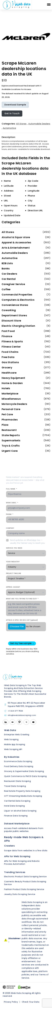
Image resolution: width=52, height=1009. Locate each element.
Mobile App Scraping (14, 744)
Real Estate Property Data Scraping (22, 791)
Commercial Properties (17, 294)
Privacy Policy (11, 1002)
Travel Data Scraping (15, 786)
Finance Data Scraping (16, 815)
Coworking (9, 310)
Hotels (6, 388)
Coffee (6, 289)
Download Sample (15, 104)
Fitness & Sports (12, 341)
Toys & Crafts (11, 445)
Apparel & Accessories (16, 242)
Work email (12, 503)
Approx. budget (13, 587)
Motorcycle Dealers (14, 404)
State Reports (11, 435)
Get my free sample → (22, 643)
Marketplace (10, 393)
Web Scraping (11, 739)
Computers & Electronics (18, 299)
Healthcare (9, 372)
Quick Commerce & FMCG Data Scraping (25, 776)
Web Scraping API (13, 749)
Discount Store (11, 320)
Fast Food (8, 331)
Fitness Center (11, 346)
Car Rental (9, 279)
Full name (11, 489)
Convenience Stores (15, 305)
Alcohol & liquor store (16, 237)
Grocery (7, 367)
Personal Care (11, 409)
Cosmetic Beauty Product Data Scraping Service (25, 883)
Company (10, 528)
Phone (9, 514)
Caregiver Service (13, 284)
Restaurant (9, 430)
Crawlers (9, 845)
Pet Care (7, 414)
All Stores (21, 123)
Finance (7, 336)
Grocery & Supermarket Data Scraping (24, 771)
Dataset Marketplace (17, 823)
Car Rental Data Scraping (17, 801)
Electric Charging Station (18, 326)
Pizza (5, 424)
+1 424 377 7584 (15, 711)
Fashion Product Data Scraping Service (24, 889)
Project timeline (13, 573)
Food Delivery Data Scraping (18, 766)
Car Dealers (9, 273)
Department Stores (14, 315)
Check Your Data (30, 1002)
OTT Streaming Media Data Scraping (23, 796)
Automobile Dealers (39, 123)
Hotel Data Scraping (14, 805)
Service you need (14, 548)
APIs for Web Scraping (17, 856)
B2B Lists (7, 263)
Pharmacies (10, 419)
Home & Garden (12, 383)
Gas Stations (10, 362)
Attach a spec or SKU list (22, 620)
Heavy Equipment (13, 378)
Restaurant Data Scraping (17, 781)
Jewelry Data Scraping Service (19, 894)
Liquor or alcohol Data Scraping (20, 810)
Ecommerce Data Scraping (18, 761)
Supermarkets (11, 440)
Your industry (13, 562)
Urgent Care (10, 451)
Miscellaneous (11, 398)
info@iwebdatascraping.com (22, 715)
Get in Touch (12, 113)
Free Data (8, 357)
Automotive (9, 128)
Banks (6, 268)
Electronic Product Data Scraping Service (25, 876)
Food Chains (10, 352)
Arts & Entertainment (16, 247)
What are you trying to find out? (22, 599)
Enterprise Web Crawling (16, 734)
